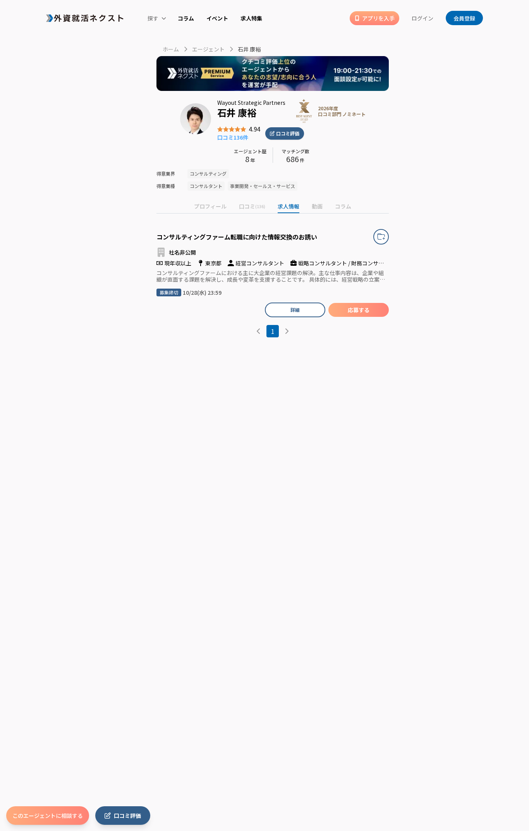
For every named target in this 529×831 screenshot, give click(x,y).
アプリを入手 (378, 18)
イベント (217, 18)
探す (153, 18)
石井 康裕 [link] (249, 49)
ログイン (422, 18)
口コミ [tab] (252, 206)
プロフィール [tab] (210, 206)
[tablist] (272, 207)
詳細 (295, 309)
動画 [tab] (317, 206)
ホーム (171, 49)
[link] (300, 111)
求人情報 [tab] (288, 206)
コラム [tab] (343, 206)
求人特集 (251, 18)
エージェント (208, 49)
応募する (358, 310)
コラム (186, 18)
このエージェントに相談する (47, 815)
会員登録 (464, 18)
